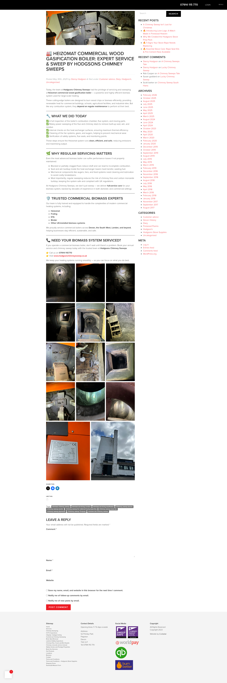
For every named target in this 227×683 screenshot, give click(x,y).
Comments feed (150, 250)
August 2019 (149, 156)
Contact (48, 657)
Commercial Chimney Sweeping (56, 637)
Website (50, 580)
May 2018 (147, 186)
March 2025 (148, 116)
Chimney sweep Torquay (77, 511)
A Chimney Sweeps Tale (169, 73)
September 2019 (150, 153)
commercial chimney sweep (98, 511)
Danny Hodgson (78, 79)
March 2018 (148, 192)
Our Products (50, 651)
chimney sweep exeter (55, 509)
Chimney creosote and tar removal (56, 645)
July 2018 (147, 183)
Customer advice (107, 79)
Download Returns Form (53, 665)
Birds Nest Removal (52, 639)
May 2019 (147, 162)
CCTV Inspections (51, 633)
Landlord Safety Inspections (54, 641)
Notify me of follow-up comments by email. (68, 595)
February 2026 (150, 95)
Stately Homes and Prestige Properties (58, 647)
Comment (51, 529)
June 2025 (148, 107)
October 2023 (149, 128)
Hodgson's (126, 79)
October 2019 (149, 150)
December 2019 (150, 146)
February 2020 (150, 140)
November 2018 (150, 174)
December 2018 (150, 171)
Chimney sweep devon (124, 507)
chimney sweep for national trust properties (81, 509)
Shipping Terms (51, 663)
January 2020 (149, 143)
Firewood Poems (150, 226)
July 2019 (147, 159)
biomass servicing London (81, 507)
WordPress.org (149, 253)
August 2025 (149, 101)
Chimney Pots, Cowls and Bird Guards (57, 643)
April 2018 (147, 189)
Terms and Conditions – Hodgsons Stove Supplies (61, 661)
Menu (221, 4)
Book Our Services (52, 649)
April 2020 (148, 134)
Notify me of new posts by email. (63, 600)
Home (48, 627)
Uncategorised (53, 82)
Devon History (149, 220)
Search (173, 13)
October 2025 (149, 98)
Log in (146, 244)
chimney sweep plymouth (56, 511)
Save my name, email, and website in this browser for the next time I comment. (85, 590)
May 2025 (147, 110)
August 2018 (149, 180)
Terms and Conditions (52, 659)
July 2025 (147, 104)
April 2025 (148, 113)
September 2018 (150, 177)
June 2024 (148, 122)
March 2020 (148, 137)
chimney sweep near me (108, 509)
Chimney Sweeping (52, 631)
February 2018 (149, 195)
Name (49, 560)
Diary (118, 79)
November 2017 (150, 201)
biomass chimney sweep (61, 507)
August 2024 (149, 119)
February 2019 (149, 168)
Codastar (162, 634)
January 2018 (149, 198)
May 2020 (147, 131)
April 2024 (148, 125)
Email (49, 570)
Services (49, 629)
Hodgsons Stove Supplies (155, 232)
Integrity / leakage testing (54, 635)
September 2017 (150, 204)
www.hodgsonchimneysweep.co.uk (70, 256)
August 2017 (148, 207)
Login (207, 5)
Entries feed (148, 247)
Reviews (48, 655)
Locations (49, 653)
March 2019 (148, 165)
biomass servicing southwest (103, 507)
